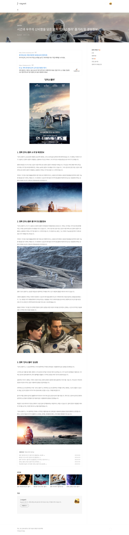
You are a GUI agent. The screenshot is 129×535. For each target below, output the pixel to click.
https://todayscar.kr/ (25, 65)
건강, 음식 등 (95, 61)
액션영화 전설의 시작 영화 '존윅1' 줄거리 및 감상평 (32, 464)
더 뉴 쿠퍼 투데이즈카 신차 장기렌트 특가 (32, 68)
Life (93, 53)
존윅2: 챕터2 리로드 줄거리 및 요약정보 (29, 462)
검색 (106, 3)
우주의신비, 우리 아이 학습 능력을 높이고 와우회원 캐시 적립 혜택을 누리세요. (42, 57)
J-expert (21, 3)
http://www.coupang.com (26, 52)
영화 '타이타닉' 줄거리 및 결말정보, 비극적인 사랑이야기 (33, 459)
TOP (110, 529)
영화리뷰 (21, 452)
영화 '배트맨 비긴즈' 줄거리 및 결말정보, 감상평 (31, 455)
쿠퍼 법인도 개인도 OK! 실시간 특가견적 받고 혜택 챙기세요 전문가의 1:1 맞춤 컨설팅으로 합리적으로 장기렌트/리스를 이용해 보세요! (44, 71)
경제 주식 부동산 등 (97, 64)
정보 (93, 58)
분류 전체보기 (95, 50)
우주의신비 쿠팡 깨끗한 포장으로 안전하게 (33, 55)
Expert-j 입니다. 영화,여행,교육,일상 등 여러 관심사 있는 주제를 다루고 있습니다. (40, 502)
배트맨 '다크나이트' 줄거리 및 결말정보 (29, 457)
